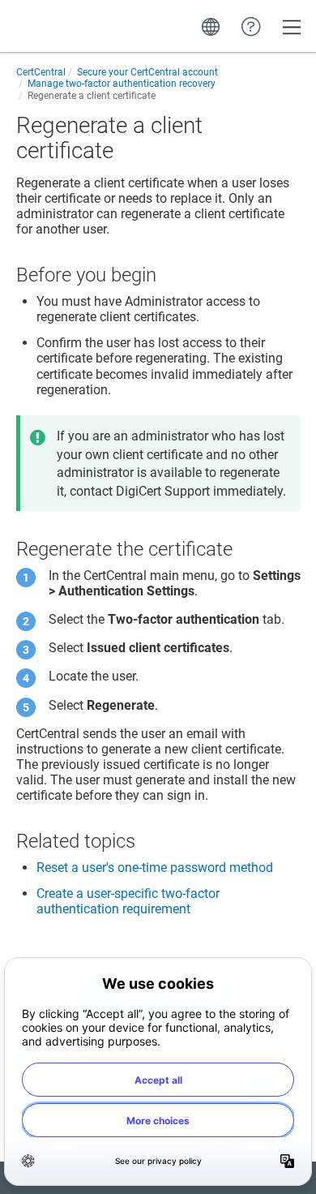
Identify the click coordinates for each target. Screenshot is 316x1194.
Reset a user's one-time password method (154, 867)
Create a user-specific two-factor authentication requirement (128, 901)
